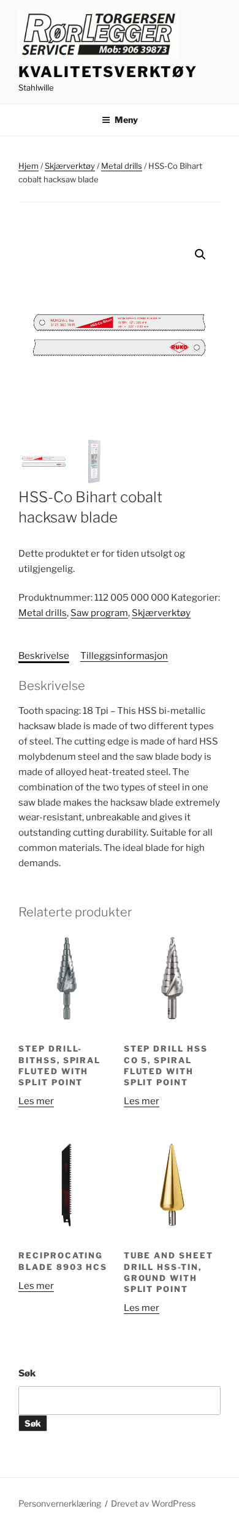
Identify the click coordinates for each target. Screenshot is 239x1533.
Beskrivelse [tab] (43, 655)
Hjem (28, 166)
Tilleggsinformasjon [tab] (124, 655)
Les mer (36, 1101)
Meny (126, 119)
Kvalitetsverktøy (107, 72)
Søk (27, 1373)
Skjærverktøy (70, 166)
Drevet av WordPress (153, 1503)
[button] (200, 254)
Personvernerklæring (59, 1503)
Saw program (99, 612)
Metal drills (121, 166)
